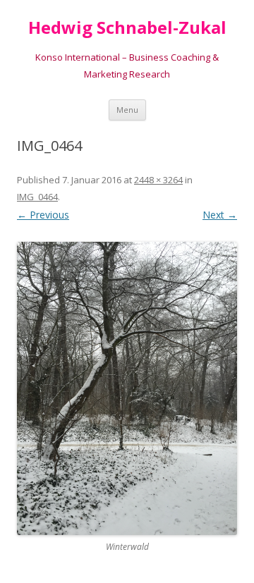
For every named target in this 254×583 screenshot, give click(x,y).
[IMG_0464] (127, 388)
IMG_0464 (37, 196)
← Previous (43, 214)
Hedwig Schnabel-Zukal (127, 28)
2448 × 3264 (158, 179)
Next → (219, 214)
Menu (127, 109)
